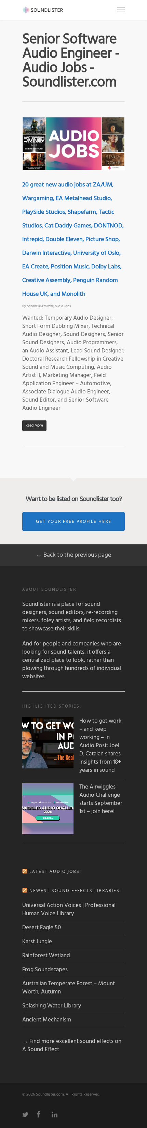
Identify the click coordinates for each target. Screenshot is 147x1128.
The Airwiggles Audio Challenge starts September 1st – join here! (100, 799)
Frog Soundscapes (45, 969)
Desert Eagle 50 (41, 927)
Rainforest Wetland (46, 955)
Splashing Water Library (51, 1006)
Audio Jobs (63, 306)
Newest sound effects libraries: (75, 890)
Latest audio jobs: (55, 871)
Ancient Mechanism (46, 1020)
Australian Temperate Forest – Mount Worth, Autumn (68, 988)
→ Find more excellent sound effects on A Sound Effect (71, 1045)
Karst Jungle (37, 941)
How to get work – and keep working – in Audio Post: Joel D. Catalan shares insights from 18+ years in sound (100, 746)
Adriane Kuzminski (40, 306)
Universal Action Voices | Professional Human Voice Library (69, 909)
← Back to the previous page (73, 555)
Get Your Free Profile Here (73, 521)
